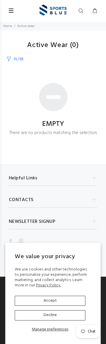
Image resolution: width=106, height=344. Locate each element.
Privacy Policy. (48, 285)
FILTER (19, 59)
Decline (50, 315)
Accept (50, 300)
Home (7, 26)
